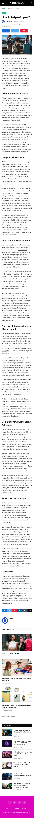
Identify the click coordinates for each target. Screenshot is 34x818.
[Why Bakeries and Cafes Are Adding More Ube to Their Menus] (7, 765)
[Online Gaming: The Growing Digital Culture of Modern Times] (7, 754)
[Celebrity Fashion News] (17, 642)
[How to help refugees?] (17, 44)
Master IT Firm (27, 812)
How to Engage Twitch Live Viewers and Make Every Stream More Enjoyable (22, 785)
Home (6, 808)
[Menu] (3, 3)
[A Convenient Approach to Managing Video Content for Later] (7, 732)
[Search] (31, 3)
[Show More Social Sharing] (30, 30)
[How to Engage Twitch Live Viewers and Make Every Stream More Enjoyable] (7, 786)
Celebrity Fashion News (10, 653)
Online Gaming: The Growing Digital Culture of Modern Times (23, 753)
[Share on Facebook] (6, 30)
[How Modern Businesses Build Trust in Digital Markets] (7, 776)
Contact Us (25, 808)
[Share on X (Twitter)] (15, 30)
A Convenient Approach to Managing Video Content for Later (22, 732)
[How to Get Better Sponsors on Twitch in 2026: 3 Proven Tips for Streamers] (7, 743)
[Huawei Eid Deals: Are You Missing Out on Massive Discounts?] (17, 694)
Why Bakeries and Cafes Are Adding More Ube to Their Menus (22, 764)
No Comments (24, 24)
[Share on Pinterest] (24, 30)
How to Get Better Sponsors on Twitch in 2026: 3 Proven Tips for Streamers (22, 742)
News (4, 13)
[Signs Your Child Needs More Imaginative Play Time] (17, 667)
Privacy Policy (15, 808)
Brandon (9, 21)
